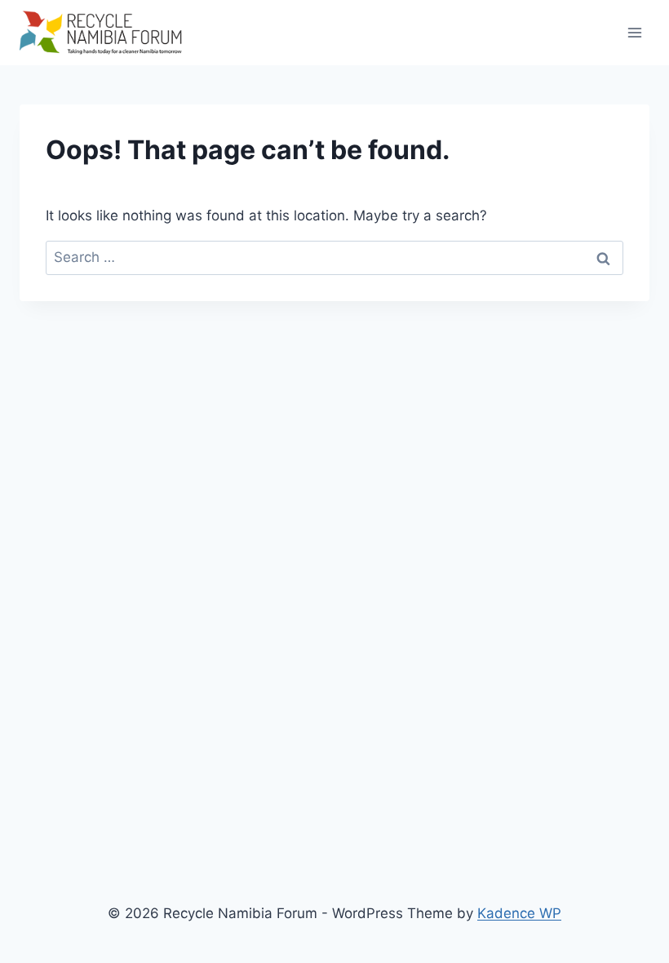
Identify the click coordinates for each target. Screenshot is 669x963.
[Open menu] (634, 32)
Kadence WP (519, 913)
